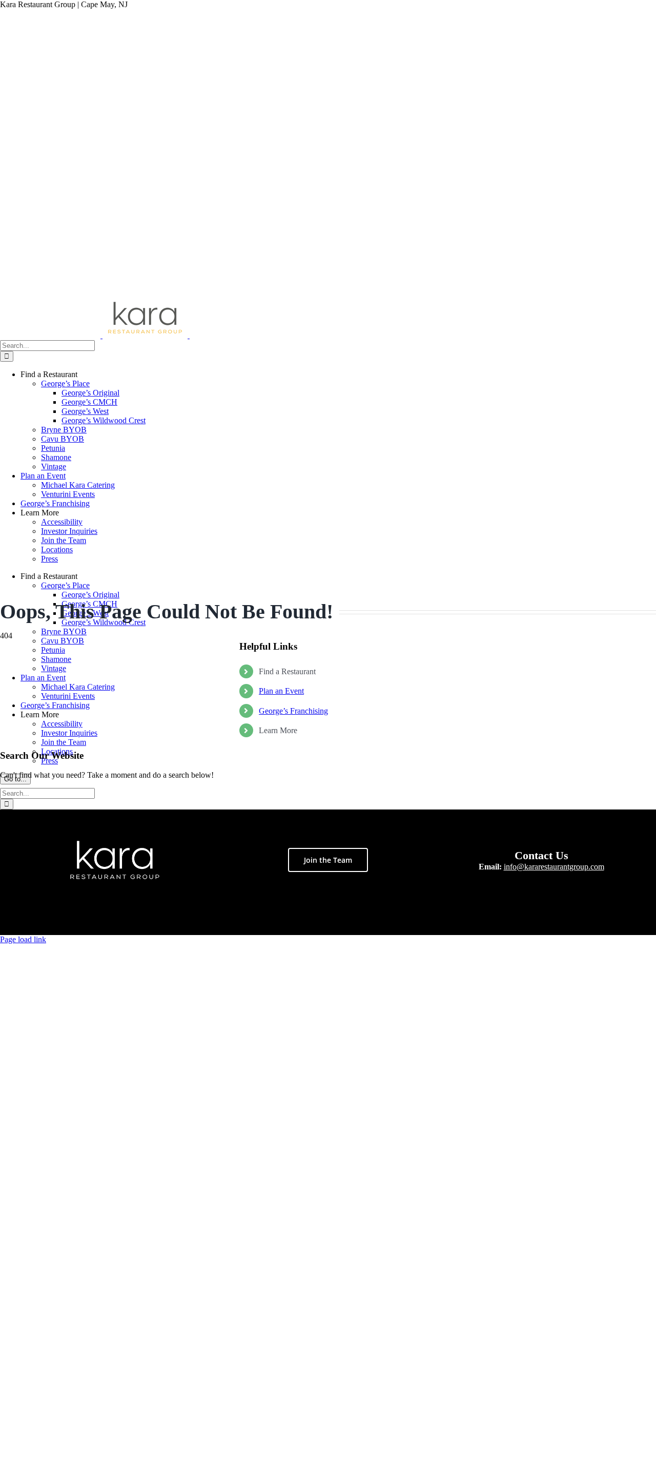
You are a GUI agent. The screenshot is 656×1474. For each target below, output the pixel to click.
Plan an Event (281, 691)
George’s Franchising (293, 711)
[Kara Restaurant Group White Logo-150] (115, 844)
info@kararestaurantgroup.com (554, 866)
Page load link (23, 939)
